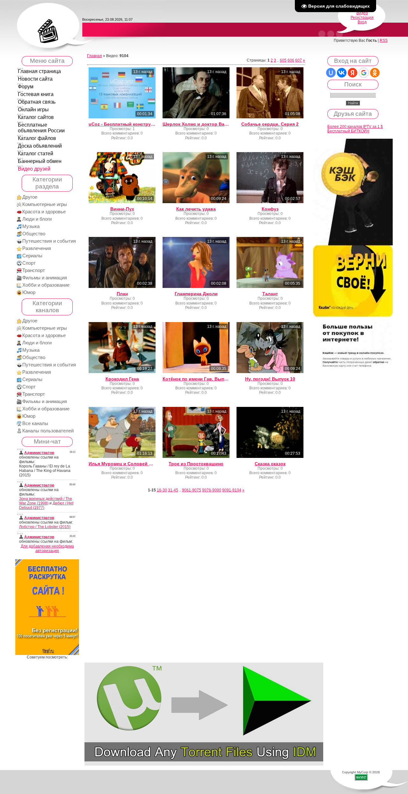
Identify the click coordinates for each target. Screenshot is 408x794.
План (122, 293)
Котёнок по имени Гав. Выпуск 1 (196, 378)
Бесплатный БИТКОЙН (348, 131)
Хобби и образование (45, 285)
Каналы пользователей (48, 430)
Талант (270, 293)
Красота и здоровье (44, 211)
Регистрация (362, 17)
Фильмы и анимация (44, 277)
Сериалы (32, 255)
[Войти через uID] (331, 72)
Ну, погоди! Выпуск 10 (270, 378)
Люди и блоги (37, 219)
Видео (362, 13)
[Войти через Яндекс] (352, 72)
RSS (384, 40)
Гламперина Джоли (196, 293)
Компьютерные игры (44, 204)
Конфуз (270, 208)
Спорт (29, 263)
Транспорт (33, 270)
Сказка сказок (270, 463)
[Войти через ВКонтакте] (341, 72)
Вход (362, 22)
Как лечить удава (196, 208)
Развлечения (36, 248)
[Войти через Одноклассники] (375, 72)
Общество (33, 233)
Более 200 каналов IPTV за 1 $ (355, 126)
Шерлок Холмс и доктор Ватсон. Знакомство (196, 124)
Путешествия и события (49, 241)
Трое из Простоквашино (196, 463)
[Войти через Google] (364, 73)
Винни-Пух (122, 208)
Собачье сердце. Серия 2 (270, 124)
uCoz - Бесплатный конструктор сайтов (122, 124)
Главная (94, 56)
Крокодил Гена (122, 378)
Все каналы (35, 423)
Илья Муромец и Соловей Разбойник (122, 463)
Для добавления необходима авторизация (47, 548)
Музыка (31, 226)
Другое (29, 197)
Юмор (28, 292)
